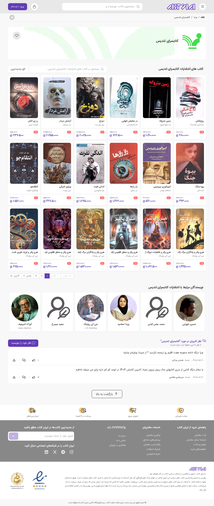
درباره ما (122, 436)
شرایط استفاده (153, 449)
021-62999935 (116, 427)
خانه (203, 17)
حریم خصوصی (153, 454)
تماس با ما (121, 441)
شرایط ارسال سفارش (196, 440)
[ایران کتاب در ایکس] (54, 452)
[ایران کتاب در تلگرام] (63, 452)
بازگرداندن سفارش (152, 445)
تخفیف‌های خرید (198, 449)
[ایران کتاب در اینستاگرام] (71, 452)
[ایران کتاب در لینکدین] (46, 452)
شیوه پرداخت (199, 445)
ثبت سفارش (200, 435)
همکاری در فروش (117, 445)
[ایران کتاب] (181, 7)
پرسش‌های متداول (151, 440)
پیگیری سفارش (153, 435)
